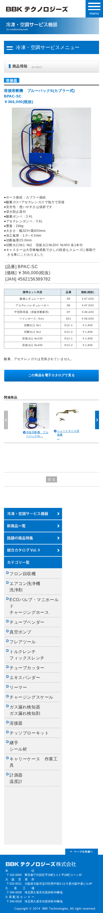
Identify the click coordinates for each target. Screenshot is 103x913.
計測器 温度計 (18, 778)
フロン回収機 (23, 573)
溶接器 (16, 723)
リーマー (18, 687)
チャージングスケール (31, 697)
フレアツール (23, 642)
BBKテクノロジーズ (45, 10)
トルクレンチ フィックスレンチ (27, 654)
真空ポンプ (20, 632)
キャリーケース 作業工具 (34, 762)
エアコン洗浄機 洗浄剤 (27, 586)
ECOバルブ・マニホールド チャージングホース (34, 606)
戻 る (51, 479)
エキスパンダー (25, 677)
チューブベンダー (27, 622)
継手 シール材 (18, 746)
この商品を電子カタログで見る (51, 375)
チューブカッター (27, 668)
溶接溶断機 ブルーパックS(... (37, 434)
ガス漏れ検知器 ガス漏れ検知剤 (27, 710)
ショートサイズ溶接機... (68, 434)
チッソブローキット (29, 733)
